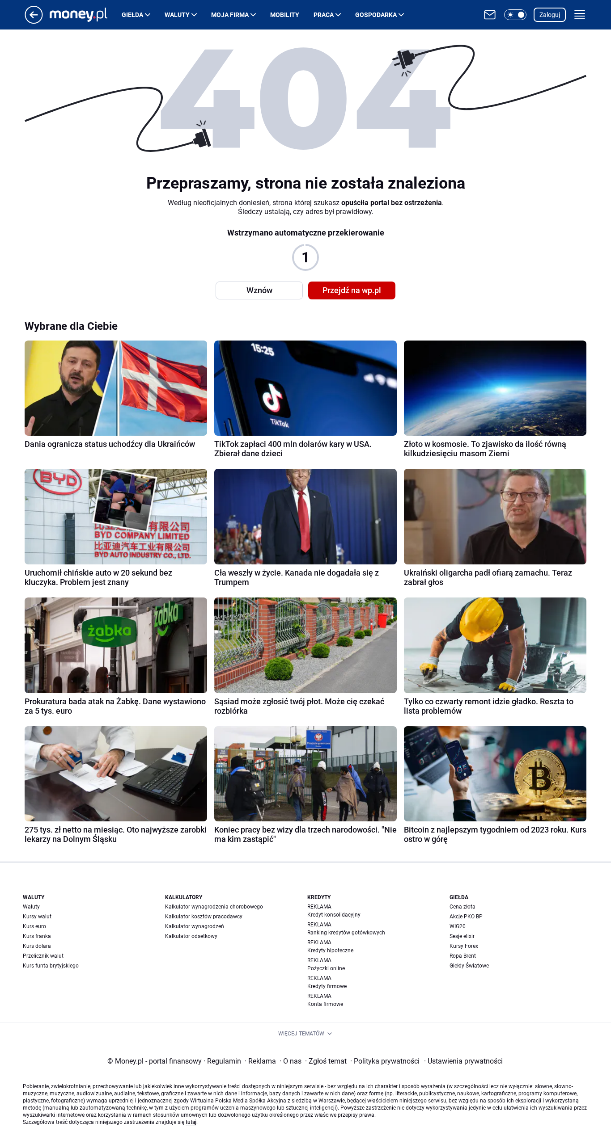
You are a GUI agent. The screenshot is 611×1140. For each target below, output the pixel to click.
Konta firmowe (325, 1004)
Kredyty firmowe (327, 986)
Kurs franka (37, 936)
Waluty (177, 14)
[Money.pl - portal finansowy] (86, 15)
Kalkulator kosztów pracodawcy (203, 916)
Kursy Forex (464, 946)
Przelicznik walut (43, 956)
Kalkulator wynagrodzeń (194, 926)
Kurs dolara (37, 946)
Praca (324, 14)
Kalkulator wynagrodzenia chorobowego (214, 907)
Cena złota (462, 907)
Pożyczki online (326, 968)
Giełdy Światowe (469, 966)
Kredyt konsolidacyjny (334, 915)
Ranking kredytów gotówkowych (346, 933)
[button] (515, 14)
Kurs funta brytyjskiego (51, 966)
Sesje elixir (462, 936)
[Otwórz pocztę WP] (490, 15)
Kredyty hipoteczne (330, 950)
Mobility (284, 14)
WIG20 (458, 926)
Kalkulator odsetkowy (191, 936)
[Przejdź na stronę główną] (34, 21)
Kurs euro (34, 926)
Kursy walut (37, 916)
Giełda (132, 14)
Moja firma (230, 14)
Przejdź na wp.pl (351, 290)
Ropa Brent (463, 956)
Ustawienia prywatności (463, 1061)
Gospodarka (376, 14)
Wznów (259, 290)
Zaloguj (549, 14)
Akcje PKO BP (466, 916)
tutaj (191, 1122)
